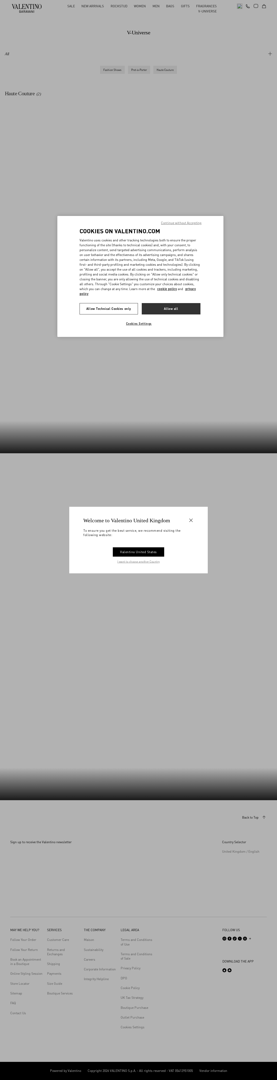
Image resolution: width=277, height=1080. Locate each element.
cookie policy (167, 289)
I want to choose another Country (138, 561)
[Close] (191, 520)
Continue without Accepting (181, 223)
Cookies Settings (139, 323)
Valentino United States (138, 552)
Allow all (171, 309)
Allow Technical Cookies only (108, 309)
